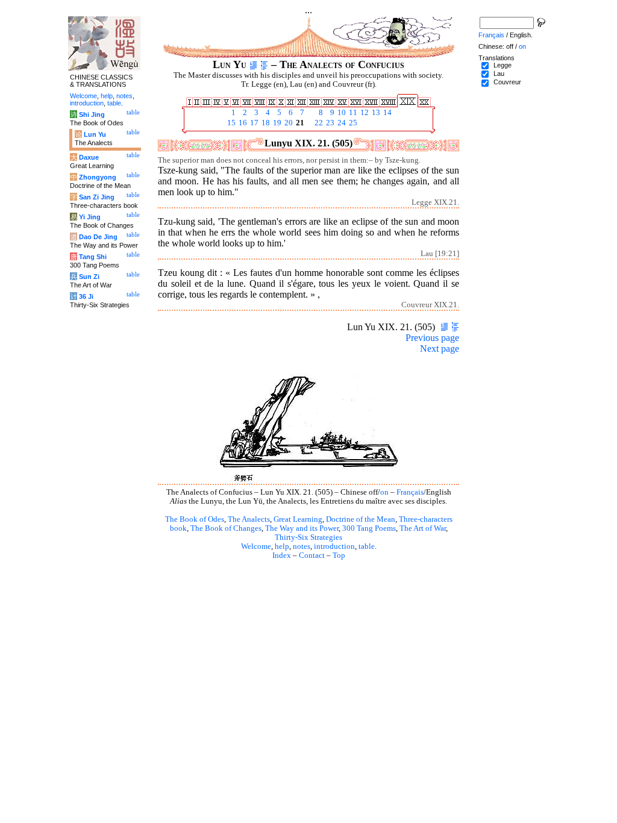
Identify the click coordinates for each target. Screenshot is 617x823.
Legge (502, 65)
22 (318, 123)
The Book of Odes (194, 519)
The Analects (249, 519)
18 (265, 123)
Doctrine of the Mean (360, 519)
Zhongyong (97, 177)
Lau (498, 73)
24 (341, 123)
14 (386, 112)
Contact (312, 555)
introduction (334, 546)
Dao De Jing (98, 236)
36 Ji (86, 296)
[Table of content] (264, 64)
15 (230, 123)
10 (341, 112)
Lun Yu (95, 134)
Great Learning (298, 519)
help (282, 546)
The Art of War (422, 528)
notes (301, 546)
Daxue (89, 157)
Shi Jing (92, 114)
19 (276, 123)
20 (288, 123)
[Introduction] (253, 64)
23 (329, 123)
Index (281, 555)
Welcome (256, 546)
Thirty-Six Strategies (308, 537)
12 (364, 112)
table (367, 546)
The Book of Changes (226, 528)
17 (253, 123)
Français (410, 492)
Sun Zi (89, 276)
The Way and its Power (302, 528)
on (384, 492)
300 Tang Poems (369, 528)
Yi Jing (90, 217)
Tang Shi (93, 256)
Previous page (432, 338)
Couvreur (507, 82)
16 (242, 123)
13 (375, 112)
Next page (439, 348)
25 (352, 123)
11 (352, 112)
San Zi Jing (96, 197)
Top (339, 555)
